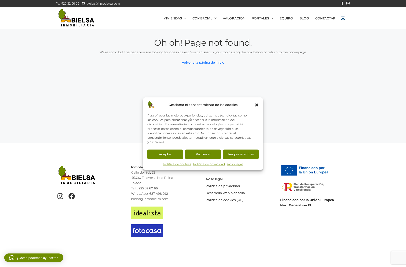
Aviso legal (235, 164)
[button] (257, 105)
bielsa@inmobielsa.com (150, 199)
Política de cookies (177, 164)
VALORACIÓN (234, 18)
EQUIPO (286, 18)
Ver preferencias (241, 154)
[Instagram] (60, 196)
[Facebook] (71, 196)
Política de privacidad (209, 164)
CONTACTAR (325, 18)
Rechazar (203, 154)
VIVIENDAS (173, 18)
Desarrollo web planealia (225, 193)
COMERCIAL (202, 18)
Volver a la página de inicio (203, 62)
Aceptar (165, 154)
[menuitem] (343, 18)
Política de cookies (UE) (224, 200)
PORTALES (260, 18)
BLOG (304, 18)
